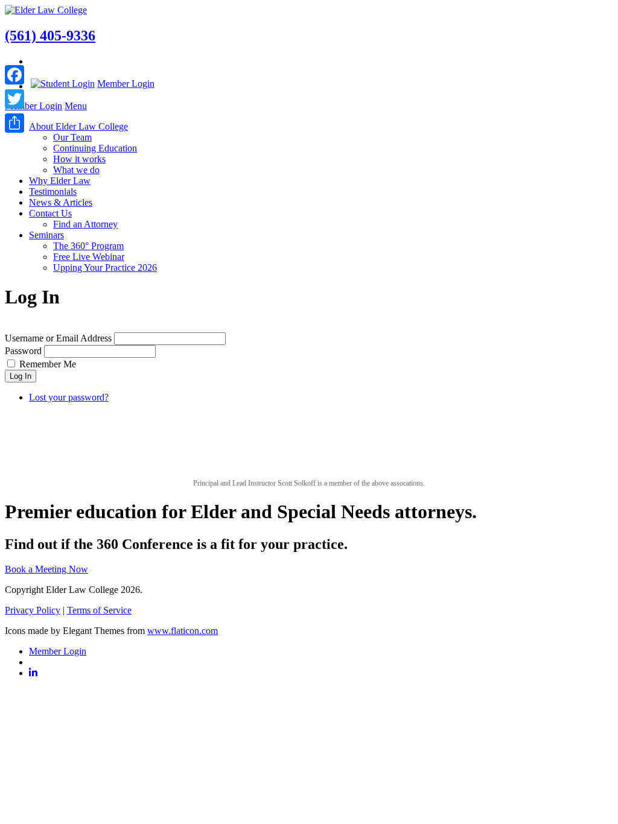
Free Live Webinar (88, 257)
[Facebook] (14, 75)
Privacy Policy (32, 610)
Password (23, 351)
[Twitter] (14, 99)
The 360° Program (88, 246)
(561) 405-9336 (50, 35)
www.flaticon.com (182, 631)
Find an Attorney (85, 224)
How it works (79, 159)
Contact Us (50, 213)
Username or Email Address (58, 338)
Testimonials (53, 191)
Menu (76, 106)
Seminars (46, 235)
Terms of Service (99, 610)
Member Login (125, 83)
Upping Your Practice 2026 (105, 267)
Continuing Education (95, 148)
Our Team (72, 137)
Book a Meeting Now (46, 569)
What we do (76, 170)
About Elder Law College (78, 126)
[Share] (14, 123)
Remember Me (47, 364)
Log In (20, 376)
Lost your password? (69, 397)
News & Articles (60, 202)
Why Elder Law (60, 181)
